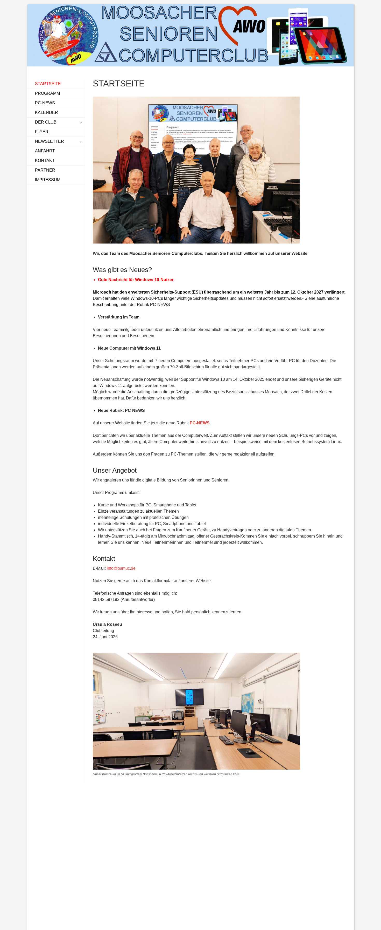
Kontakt (45, 160)
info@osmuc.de (121, 568)
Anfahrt (45, 151)
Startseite (48, 84)
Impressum (47, 180)
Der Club (46, 122)
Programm (47, 93)
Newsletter (49, 141)
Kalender (46, 112)
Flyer (41, 132)
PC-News (45, 103)
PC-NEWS (200, 423)
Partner (45, 170)
